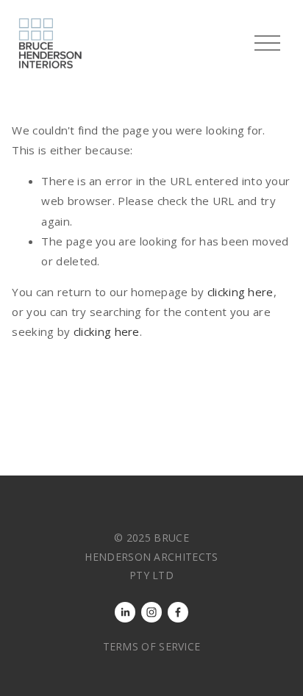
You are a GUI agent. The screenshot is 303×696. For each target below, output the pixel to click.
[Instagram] (151, 612)
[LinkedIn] (125, 612)
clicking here (240, 291)
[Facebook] (178, 612)
